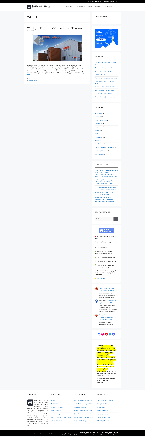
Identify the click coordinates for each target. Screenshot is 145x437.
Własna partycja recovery (105, 421)
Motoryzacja (98, 127)
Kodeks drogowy (100, 74)
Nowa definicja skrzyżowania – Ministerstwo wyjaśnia (106, 317)
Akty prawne (98, 113)
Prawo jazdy (98, 137)
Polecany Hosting (102, 410)
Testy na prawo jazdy (101, 151)
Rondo (97, 140)
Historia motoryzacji (101, 120)
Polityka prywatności (57, 407)
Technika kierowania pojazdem (104, 147)
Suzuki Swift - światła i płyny (103, 71)
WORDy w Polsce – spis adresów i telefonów (54, 28)
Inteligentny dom (102, 404)
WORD (35, 80)
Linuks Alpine (101, 407)
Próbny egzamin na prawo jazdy (83, 417)
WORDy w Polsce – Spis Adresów (61, 417)
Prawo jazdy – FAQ (56, 410)
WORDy (90, 6)
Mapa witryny (107, 6)
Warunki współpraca (57, 414)
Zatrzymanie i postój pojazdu (103, 93)
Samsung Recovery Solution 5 (106, 414)
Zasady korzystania (56, 421)
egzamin (31, 80)
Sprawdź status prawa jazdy (82, 414)
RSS (84, 432)
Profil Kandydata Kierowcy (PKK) (84, 400)
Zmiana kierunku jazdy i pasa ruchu (105, 97)
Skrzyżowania (99, 144)
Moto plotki (98, 123)
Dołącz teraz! (101, 278)
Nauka (97, 130)
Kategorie (80, 6)
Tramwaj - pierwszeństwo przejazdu (106, 78)
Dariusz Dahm (103, 288)
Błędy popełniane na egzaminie (104, 90)
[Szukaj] (116, 219)
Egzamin (97, 6)
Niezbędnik (69, 6)
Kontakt (53, 400)
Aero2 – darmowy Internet (105, 400)
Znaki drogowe (99, 154)
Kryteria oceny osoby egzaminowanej (106, 87)
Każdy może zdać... (41, 6)
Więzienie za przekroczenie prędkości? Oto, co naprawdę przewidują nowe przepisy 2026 (104, 199)
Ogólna (97, 134)
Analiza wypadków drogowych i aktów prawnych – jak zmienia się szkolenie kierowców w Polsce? (105, 181)
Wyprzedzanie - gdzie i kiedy (103, 68)
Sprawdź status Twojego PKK (83, 404)
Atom (87, 432)
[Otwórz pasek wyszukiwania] (116, 7)
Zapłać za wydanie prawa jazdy (83, 410)
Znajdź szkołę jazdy (80, 421)
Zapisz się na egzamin (81, 407)
